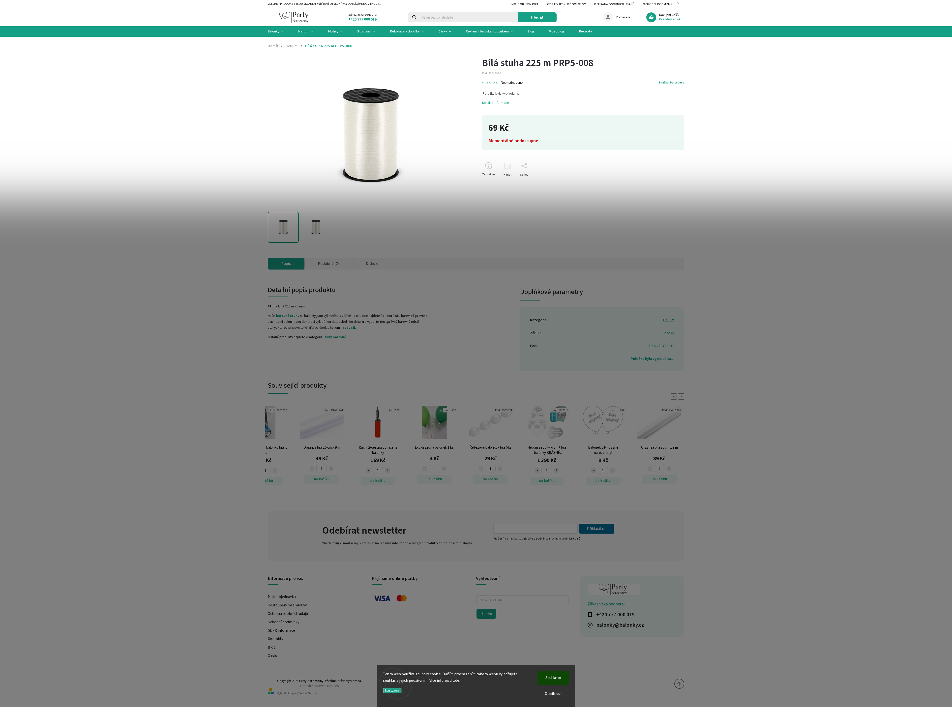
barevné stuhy (287, 315)
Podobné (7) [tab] (328, 263)
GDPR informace (281, 630)
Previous (674, 396)
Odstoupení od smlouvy (566, 4)
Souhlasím (553, 677)
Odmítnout (553, 693)
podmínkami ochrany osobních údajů (558, 539)
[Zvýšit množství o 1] (283, 468)
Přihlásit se (596, 528)
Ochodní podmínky (657, 4)
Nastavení (392, 690)
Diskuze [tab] (373, 263)
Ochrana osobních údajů (614, 4)
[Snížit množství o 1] (320, 470)
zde (456, 680)
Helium (668, 320)
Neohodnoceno (512, 82)
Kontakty (275, 639)
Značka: (671, 82)
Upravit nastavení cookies (319, 685)
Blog (272, 647)
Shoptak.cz (314, 693)
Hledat (537, 17)
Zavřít (669, 183)
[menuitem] (279, 31)
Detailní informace (495, 102)
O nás (272, 655)
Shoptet (292, 693)
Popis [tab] (286, 263)
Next (682, 396)
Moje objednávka (525, 4)
